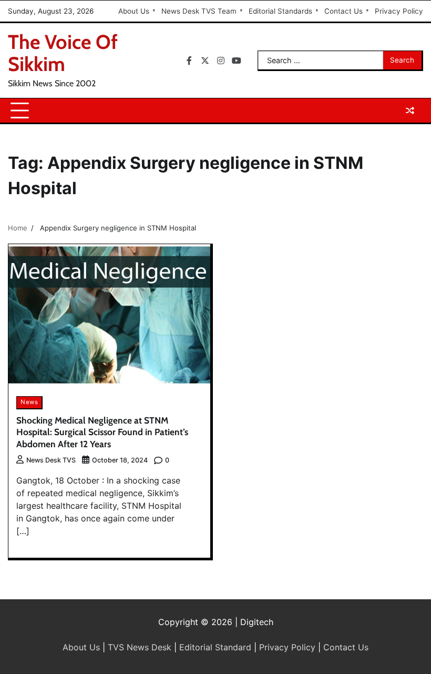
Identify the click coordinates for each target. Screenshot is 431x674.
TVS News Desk (139, 647)
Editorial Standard (215, 647)
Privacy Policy (399, 11)
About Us (133, 11)
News (29, 402)
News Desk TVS (51, 460)
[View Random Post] (410, 110)
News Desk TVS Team (199, 11)
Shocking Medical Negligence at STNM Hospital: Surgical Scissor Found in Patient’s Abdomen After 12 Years (102, 432)
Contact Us (343, 11)
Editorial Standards (280, 11)
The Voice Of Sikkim (63, 53)
